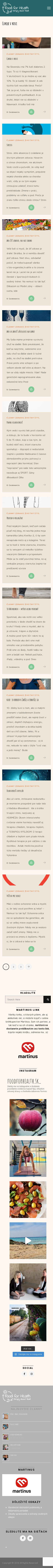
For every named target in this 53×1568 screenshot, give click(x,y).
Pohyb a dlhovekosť (15, 422)
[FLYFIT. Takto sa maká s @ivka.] (28, 1158)
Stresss (9, 145)
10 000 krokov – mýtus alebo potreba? (22, 609)
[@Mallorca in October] (28, 1240)
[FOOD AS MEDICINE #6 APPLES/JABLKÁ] (28, 1117)
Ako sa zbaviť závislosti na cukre (21, 331)
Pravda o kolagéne (15, 518)
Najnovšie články (26, 1408)
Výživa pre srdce (13, 896)
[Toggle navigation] (49, 8)
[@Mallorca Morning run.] (28, 1322)
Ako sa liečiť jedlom (15, 1445)
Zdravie (19, 54)
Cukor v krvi (12, 59)
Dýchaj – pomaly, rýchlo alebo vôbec (19, 1414)
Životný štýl (32, 54)
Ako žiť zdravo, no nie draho (19, 240)
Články (11, 54)
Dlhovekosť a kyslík (15, 791)
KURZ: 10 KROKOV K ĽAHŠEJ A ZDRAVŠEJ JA (23, 700)
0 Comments (13, 112)
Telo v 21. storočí (14, 1424)
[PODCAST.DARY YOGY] (28, 1281)
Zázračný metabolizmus (16, 1435)
